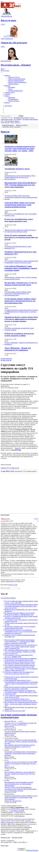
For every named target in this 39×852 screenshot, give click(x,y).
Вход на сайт (5, 70)
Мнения (7, 85)
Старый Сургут (10, 92)
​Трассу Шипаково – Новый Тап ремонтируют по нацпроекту (18, 349)
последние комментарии (13, 714)
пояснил (17, 448)
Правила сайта (5, 837)
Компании (11, 97)
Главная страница (8, 125)
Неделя (9, 598)
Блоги (10, 89)
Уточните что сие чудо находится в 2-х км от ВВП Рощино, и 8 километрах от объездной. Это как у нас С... (21, 763)
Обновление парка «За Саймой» (11, 119)
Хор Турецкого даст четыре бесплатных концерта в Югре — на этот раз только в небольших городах (21, 703)
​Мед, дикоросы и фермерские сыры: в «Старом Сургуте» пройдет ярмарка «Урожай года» (20, 650)
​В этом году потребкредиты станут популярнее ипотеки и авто (19, 220)
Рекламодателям (17, 837)
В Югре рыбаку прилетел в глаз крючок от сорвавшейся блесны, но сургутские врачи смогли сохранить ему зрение (21, 631)
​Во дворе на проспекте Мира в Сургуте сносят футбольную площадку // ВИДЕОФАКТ (20, 613)
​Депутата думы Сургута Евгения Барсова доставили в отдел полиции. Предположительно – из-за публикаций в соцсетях (21, 788)
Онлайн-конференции (15, 90)
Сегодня (3, 598)
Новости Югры (13, 84)
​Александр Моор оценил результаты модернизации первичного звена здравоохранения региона (20, 205)
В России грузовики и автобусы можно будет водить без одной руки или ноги (19, 672)
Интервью (11, 87)
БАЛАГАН (8, 106)
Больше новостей (6, 358)
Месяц (14, 598)
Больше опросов (6, 360)
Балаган (7, 102)
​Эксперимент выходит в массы (17, 169)
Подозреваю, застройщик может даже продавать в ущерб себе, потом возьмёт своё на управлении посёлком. (21, 753)
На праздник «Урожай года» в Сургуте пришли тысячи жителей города (21, 284)
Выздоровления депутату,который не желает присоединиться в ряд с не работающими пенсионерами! (19, 783)
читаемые (32, 714)
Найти (21, 116)
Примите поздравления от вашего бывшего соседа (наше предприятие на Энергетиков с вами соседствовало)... (21, 797)
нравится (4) (5, 468)
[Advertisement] (19, 493)
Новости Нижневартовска (16, 79)
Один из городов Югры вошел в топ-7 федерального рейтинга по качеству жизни (20, 699)
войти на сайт (12, 585)
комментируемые (10, 717)
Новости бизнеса (13, 101)
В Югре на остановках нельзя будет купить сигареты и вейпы (19, 334)
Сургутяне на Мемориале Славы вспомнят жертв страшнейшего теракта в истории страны (21, 268)
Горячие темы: (7, 117)
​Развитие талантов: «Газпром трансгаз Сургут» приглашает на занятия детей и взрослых (20, 662)
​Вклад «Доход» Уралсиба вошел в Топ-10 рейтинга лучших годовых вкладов (21, 669)
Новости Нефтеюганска (16, 80)
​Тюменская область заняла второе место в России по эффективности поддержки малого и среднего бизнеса (21, 319)
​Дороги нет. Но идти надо (15, 711)
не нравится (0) (14, 468)
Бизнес (7, 96)
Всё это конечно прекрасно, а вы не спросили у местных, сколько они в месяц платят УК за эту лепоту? (20, 773)
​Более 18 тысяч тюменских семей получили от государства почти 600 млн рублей (21, 237)
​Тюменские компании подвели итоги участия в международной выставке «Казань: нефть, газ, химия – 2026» (20, 149)
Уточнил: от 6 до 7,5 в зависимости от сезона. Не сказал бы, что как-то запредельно (20, 723)
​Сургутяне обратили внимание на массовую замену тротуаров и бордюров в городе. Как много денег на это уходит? (21, 606)
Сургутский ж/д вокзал (11, 121)
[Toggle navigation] (1, 72)
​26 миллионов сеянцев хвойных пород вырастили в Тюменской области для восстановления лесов (20, 301)
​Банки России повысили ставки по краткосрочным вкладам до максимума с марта (21, 688)
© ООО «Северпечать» (16, 807)
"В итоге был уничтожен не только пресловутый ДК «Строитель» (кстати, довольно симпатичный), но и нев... (21, 741)
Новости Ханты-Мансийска (17, 82)
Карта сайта (4, 845)
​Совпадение (10, 694)
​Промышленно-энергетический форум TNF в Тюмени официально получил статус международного (20, 185)
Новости (7, 75)
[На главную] (12, 7)
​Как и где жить (11, 653)
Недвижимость (13, 99)
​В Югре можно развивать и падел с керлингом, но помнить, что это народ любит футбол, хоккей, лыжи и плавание (21, 646)
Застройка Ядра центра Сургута (24, 117)
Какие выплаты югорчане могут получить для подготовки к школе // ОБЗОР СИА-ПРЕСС (20, 691)
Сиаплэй (7, 94)
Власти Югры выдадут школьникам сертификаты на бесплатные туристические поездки (21, 659)
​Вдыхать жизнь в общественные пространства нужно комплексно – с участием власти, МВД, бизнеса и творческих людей (20, 641)
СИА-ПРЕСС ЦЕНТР (17, 811)
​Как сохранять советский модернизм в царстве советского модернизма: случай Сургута (20, 666)
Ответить (36, 518)
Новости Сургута (14, 77)
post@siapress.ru (19, 816)
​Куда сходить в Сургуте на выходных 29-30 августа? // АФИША (19, 656)
